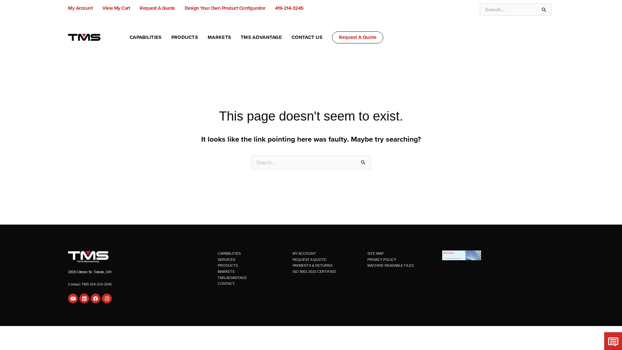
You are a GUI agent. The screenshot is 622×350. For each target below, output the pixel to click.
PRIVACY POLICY (381, 260)
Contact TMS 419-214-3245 (90, 284)
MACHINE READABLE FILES (390, 265)
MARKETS (226, 272)
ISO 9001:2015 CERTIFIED (314, 272)
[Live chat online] (613, 341)
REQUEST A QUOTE (309, 260)
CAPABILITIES (229, 253)
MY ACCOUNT (304, 253)
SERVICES (226, 260)
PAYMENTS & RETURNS (312, 265)
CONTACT (226, 284)
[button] (357, 37)
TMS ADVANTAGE (232, 278)
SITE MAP (375, 253)
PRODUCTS (228, 265)
